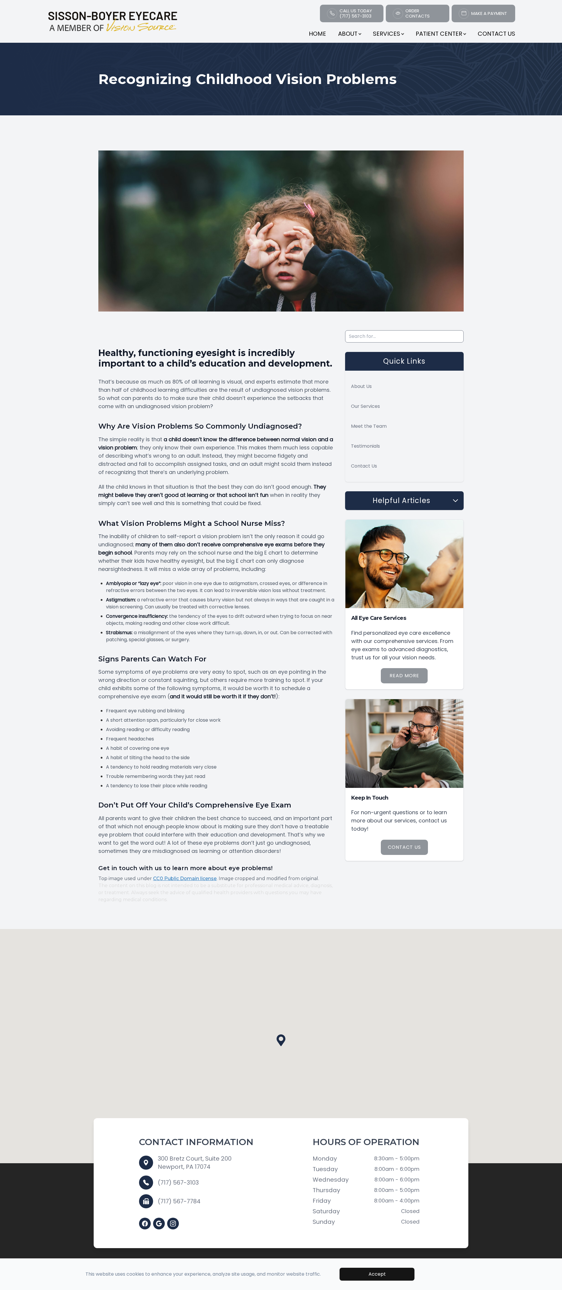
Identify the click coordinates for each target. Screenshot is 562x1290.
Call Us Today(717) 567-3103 (356, 13)
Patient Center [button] (439, 34)
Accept (377, 1274)
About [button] (347, 34)
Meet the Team (369, 426)
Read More (404, 675)
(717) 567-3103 (178, 1182)
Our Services (365, 406)
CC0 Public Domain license (185, 878)
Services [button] (386, 34)
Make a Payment (489, 13)
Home (317, 34)
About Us (361, 386)
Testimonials (365, 446)
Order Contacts (417, 13)
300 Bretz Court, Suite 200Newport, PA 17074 (195, 1162)
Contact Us (496, 34)
